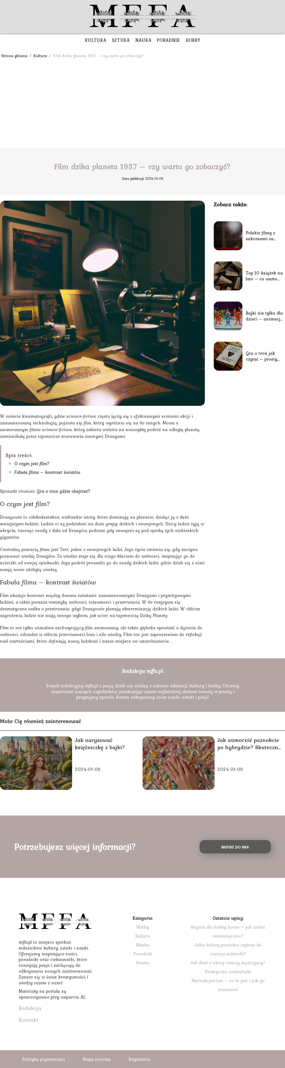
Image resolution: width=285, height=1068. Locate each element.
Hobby (193, 40)
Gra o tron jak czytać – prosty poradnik (261, 356)
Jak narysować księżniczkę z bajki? (100, 743)
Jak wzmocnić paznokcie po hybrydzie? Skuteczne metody (249, 743)
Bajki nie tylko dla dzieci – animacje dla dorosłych (264, 316)
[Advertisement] (142, 106)
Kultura (95, 40)
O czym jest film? (32, 463)
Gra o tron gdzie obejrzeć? (63, 491)
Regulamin (139, 1059)
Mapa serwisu (97, 1059)
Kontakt (28, 1019)
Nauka (143, 40)
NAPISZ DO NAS (235, 847)
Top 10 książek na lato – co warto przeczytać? (264, 276)
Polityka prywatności (43, 1059)
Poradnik (168, 40)
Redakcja (30, 1008)
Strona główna (15, 56)
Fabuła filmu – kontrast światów (47, 472)
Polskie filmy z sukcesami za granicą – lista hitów (261, 236)
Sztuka (121, 40)
